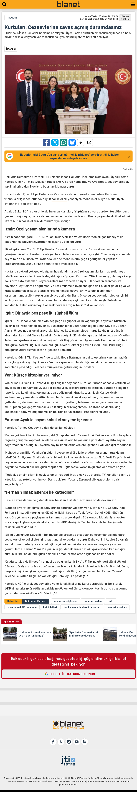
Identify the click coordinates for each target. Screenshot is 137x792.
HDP (47, 177)
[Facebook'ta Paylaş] (46, 142)
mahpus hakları (93, 601)
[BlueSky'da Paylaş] (72, 142)
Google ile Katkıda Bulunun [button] (72, 674)
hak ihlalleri (59, 199)
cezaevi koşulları (117, 607)
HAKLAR (12, 17)
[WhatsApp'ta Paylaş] (63, 142)
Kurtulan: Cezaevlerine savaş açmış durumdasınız (63, 27)
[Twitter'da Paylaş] (55, 142)
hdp (111, 601)
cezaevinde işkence (65, 601)
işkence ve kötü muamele (22, 607)
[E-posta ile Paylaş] (89, 142)
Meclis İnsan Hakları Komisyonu (82, 607)
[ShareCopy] (80, 142)
